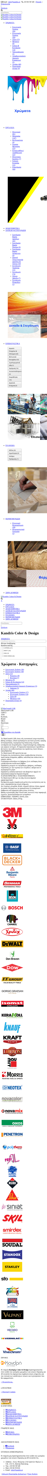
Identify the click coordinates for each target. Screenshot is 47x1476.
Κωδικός (4, 717)
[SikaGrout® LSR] (23, 708)
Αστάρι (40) (16, 64)
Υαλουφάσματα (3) (12, 684)
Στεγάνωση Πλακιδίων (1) (16, 282)
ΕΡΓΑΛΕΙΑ (11, 1412)
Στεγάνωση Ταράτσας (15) (16, 268)
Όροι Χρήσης (33, 1474)
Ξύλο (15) (16, 39)
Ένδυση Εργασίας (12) (15, 163)
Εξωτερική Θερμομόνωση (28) (17, 525)
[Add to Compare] (3, 734)
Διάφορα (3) (14, 688)
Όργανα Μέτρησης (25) (16, 146)
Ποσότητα (4, 723)
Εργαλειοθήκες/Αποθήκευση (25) (18, 153)
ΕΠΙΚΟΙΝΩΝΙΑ (13, 1434)
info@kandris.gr (14, 2)
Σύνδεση (4, 8)
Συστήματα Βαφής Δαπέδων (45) (16, 238)
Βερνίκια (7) (14, 678)
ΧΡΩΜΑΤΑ (11, 1410)
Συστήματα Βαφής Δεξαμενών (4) (16, 252)
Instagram (10, 1448)
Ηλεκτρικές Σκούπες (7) (16, 158)
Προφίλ (39, 2)
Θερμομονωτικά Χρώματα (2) (18, 531)
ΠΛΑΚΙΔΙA (11, 1420)
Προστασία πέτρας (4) (16, 67)
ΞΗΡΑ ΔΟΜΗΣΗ (13, 1424)
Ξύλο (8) (13, 696)
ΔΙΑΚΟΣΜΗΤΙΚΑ (14, 1414)
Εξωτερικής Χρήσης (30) (16, 35)
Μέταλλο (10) (15, 699)
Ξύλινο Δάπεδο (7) (16, 277)
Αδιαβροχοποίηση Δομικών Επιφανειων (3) (19, 59)
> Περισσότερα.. (7, 1382)
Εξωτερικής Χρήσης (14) (19, 694)
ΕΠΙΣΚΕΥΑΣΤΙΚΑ (14, 1418)
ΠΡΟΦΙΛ (10, 1432)
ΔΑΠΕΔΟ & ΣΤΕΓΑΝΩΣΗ (17, 1416)
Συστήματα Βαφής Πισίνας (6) (16, 245)
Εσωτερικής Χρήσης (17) (19, 692)
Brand (3, 719)
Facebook (10, 1446)
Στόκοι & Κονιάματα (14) (16, 48)
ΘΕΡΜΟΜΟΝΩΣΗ (14, 1422)
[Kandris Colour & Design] (11, 15)
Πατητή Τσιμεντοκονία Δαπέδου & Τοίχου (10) (17, 261)
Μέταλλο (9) (10, 680)
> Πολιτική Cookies (8, 1392)
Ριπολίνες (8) (15, 676)
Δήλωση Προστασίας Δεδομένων (14, 1474)
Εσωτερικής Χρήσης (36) (16, 29)
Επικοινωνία (5, 4)
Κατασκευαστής (7, 645)
